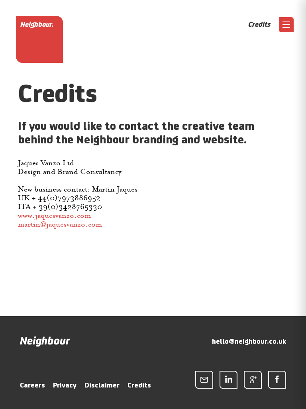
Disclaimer (102, 385)
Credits (139, 385)
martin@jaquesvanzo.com (60, 224)
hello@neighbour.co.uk (249, 341)
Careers (32, 385)
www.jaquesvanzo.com (54, 215)
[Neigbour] (45, 345)
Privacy (64, 385)
